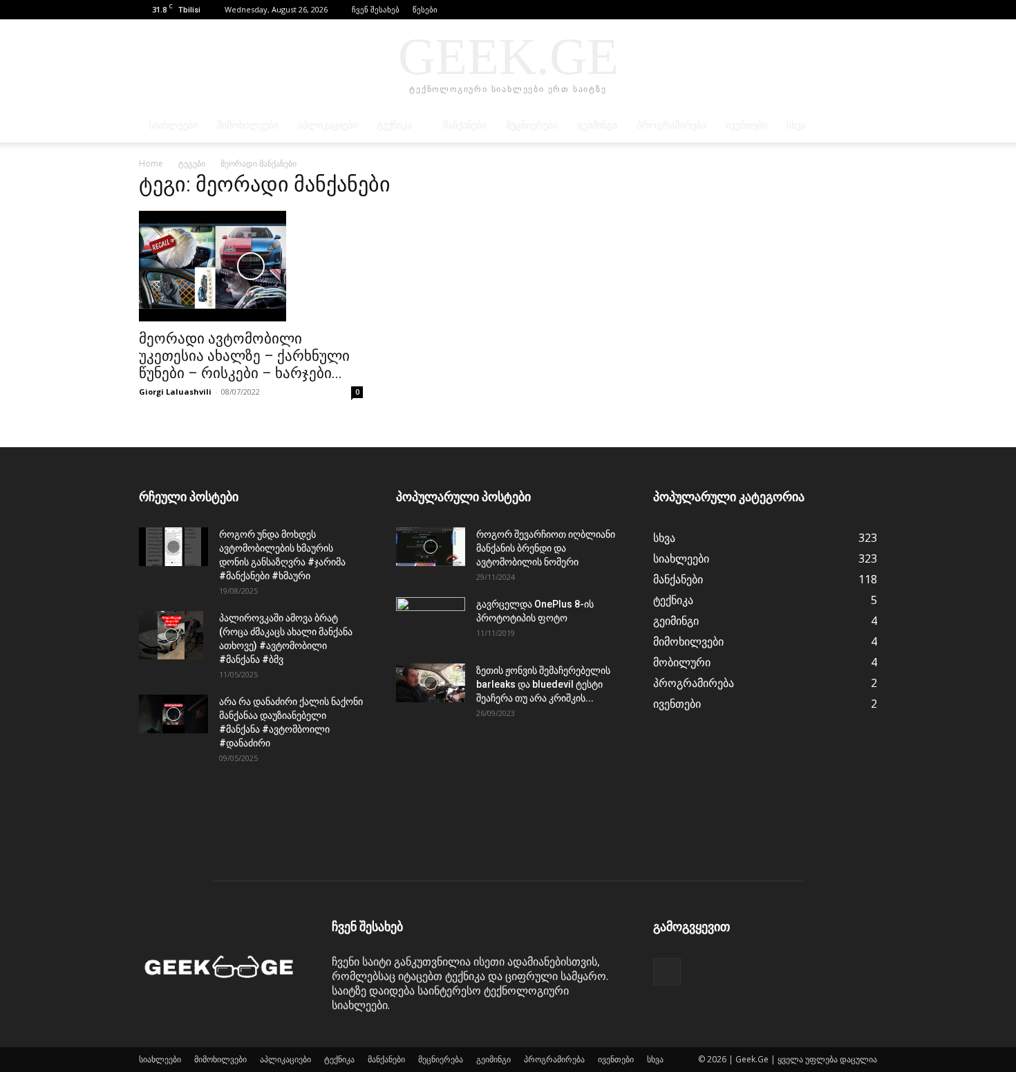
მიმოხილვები (248, 125)
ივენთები (746, 125)
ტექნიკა (394, 125)
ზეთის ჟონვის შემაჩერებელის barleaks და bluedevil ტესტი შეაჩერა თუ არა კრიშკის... (543, 684)
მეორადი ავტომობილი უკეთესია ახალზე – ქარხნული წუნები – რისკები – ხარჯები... (244, 356)
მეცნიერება (532, 125)
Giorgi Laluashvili (175, 391)
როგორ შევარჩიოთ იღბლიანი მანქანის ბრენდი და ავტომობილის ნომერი (545, 548)
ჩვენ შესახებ (375, 9)
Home (151, 163)
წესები (425, 9)
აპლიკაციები (327, 125)
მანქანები (465, 125)
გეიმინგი (597, 125)
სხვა (796, 125)
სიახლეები (173, 125)
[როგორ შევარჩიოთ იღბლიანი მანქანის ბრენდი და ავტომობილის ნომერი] (430, 546)
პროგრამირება (671, 125)
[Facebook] (866, 9)
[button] (846, 9)
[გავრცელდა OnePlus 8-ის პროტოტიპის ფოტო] (430, 621)
